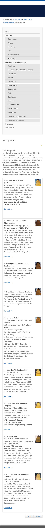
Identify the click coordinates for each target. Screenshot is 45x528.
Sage (9, 51)
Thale (10, 93)
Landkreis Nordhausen (16, 120)
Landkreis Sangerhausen (17, 116)
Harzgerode (12, 89)
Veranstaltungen (13, 55)
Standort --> (8, 209)
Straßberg (8, 35)
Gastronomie (12, 39)
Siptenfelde (12, 74)
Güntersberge (12, 85)
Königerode (12, 81)
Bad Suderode (13, 109)
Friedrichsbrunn (13, 105)
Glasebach (11, 58)
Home (7, 31)
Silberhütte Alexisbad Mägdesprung (20, 70)
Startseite (18, 19)
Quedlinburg (12, 97)
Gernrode (11, 101)
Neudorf (10, 78)
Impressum (9, 124)
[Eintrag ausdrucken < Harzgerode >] (41, 146)
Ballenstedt (12, 113)
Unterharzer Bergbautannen (15, 62)
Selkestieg (11, 47)
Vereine (10, 43)
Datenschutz (9, 128)
